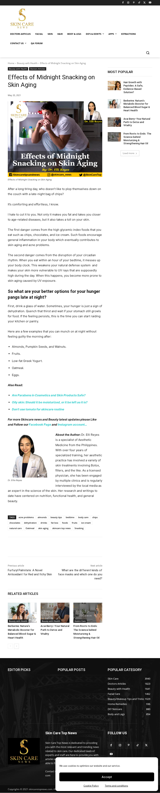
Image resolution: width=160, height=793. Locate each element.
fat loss (54, 522)
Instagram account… (72, 424)
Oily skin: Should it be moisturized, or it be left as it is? (49, 402)
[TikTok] (139, 3)
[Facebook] (123, 3)
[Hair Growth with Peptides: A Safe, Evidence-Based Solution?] (114, 85)
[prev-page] (10, 646)
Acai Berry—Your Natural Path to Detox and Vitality (55, 630)
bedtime (70, 517)
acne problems (26, 517)
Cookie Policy (91, 785)
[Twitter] (144, 3)
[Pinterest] (134, 3)
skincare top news (61, 528)
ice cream (86, 522)
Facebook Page (40, 424)
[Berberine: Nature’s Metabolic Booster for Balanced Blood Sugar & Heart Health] (22, 613)
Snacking (79, 528)
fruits (74, 522)
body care (83, 517)
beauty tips (56, 517)
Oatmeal (30, 528)
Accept (107, 777)
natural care (15, 528)
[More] (81, 547)
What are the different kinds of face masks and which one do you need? (80, 574)
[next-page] (16, 646)
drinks (44, 522)
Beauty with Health (27, 63)
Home (11, 63)
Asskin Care (80, 621)
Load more (128, 153)
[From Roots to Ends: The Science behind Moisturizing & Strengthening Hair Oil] (87, 613)
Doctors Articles (37, 68)
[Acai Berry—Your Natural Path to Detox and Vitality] (55, 613)
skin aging (43, 528)
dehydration (30, 522)
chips (95, 517)
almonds (42, 517)
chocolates (14, 522)
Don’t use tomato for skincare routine (38, 409)
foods (65, 522)
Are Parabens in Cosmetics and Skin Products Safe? (48, 395)
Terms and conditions (116, 785)
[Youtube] (150, 3)
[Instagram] (128, 3)
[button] (147, 52)
